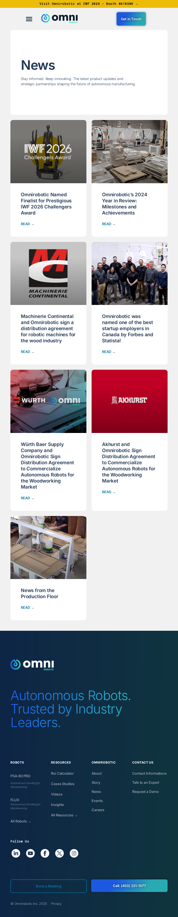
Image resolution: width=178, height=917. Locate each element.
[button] (29, 19)
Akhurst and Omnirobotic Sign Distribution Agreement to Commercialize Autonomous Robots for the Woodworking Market (128, 462)
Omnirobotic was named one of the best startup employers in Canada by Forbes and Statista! (127, 328)
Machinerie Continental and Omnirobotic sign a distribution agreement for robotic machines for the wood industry (48, 328)
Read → (28, 224)
